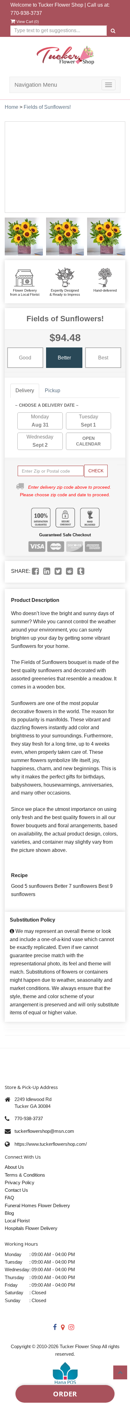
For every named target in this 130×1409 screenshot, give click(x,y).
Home (11, 107)
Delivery (24, 390)
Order (65, 1393)
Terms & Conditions (25, 1175)
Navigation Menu (36, 85)
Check (95, 470)
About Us (14, 1167)
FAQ (9, 1197)
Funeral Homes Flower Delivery (37, 1205)
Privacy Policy (19, 1182)
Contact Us (16, 1190)
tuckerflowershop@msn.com (44, 1131)
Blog (9, 1213)
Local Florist (17, 1220)
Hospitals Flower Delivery (31, 1228)
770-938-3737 (26, 13)
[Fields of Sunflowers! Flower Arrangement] (24, 237)
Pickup (52, 390)
